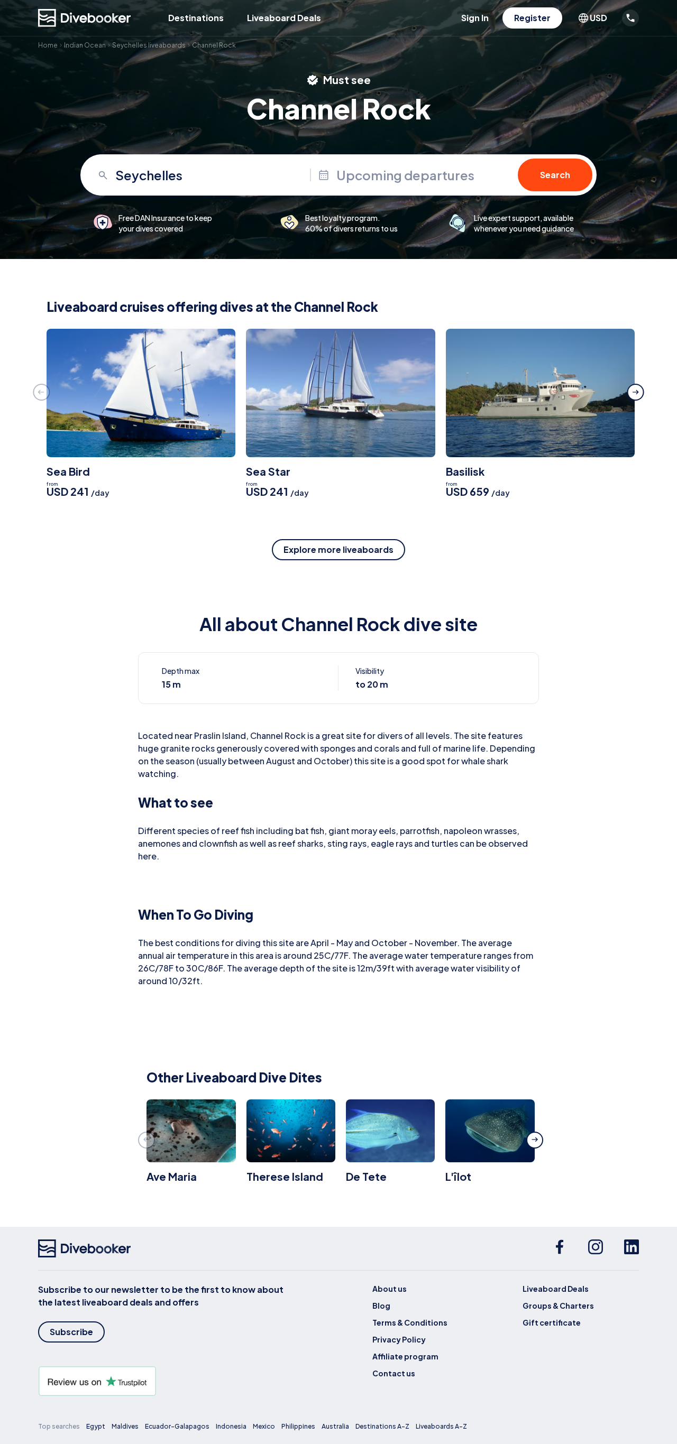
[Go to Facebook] (559, 1248)
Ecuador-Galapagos (177, 1426)
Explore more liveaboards (338, 549)
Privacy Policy (399, 1339)
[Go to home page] (84, 18)
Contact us (393, 1373)
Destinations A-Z (382, 1426)
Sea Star (268, 471)
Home (48, 45)
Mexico (264, 1426)
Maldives (125, 1426)
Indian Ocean (85, 45)
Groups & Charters (558, 1305)
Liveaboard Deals (284, 17)
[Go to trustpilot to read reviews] (163, 1381)
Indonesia (231, 1426)
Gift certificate (552, 1322)
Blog (381, 1305)
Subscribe (71, 1331)
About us (389, 1288)
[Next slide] (635, 392)
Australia (335, 1426)
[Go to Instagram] (595, 1248)
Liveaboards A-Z (441, 1426)
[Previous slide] (41, 392)
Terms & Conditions (409, 1322)
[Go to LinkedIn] (631, 1248)
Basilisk (465, 471)
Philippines (298, 1426)
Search (555, 174)
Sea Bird (68, 471)
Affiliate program (405, 1356)
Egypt (95, 1426)
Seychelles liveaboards (149, 45)
